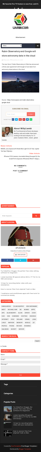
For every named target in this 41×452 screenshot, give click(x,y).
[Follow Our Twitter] (20, 260)
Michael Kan (12, 309)
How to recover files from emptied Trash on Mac (18, 289)
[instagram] (22, 8)
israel (27, 319)
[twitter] (18, 8)
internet (5, 319)
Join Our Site (21, 254)
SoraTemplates (16, 446)
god (3, 316)
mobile (27, 322)
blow (20, 313)
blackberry (11, 313)
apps (33, 309)
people (4, 326)
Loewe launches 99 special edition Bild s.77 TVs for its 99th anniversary (24, 416)
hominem (15, 316)
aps (3, 313)
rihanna (27, 326)
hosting (24, 316)
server (21, 329)
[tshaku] (25, 6)
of (34, 322)
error (27, 313)
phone (11, 326)
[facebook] (14, 8)
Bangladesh (6, 306)
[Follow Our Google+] (33, 260)
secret (13, 329)
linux (4, 322)
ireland (20, 319)
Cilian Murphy (18, 306)
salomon (5, 329)
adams (26, 309)
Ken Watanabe (31, 306)
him (8, 316)
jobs (34, 319)
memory (20, 322)
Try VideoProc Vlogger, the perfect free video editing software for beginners (22, 408)
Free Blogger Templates (29, 446)
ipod (12, 319)
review (19, 326)
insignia (33, 316)
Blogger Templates (25, 449)
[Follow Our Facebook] (7, 260)
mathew (11, 322)
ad (21, 309)
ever (34, 313)
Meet (3, 309)
